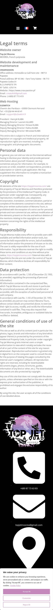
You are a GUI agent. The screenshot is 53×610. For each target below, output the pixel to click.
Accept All (26, 592)
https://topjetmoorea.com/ (34, 186)
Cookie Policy (15, 585)
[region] (26, 589)
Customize (26, 598)
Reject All (26, 605)
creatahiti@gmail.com (17, 93)
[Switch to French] (26, 28)
